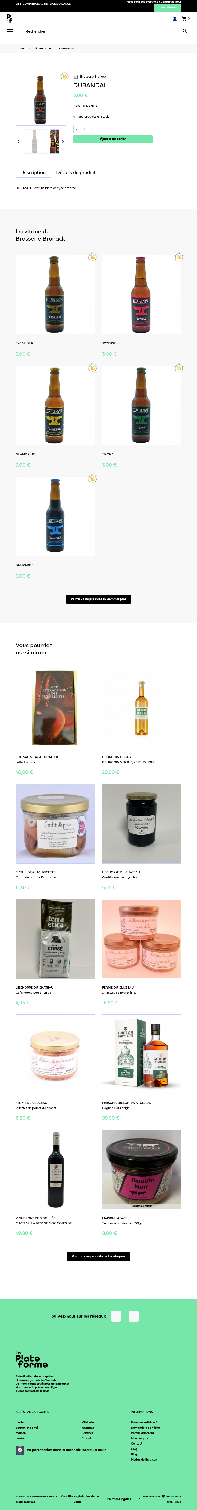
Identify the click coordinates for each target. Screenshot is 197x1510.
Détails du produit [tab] (76, 172)
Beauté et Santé (27, 1427)
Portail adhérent (142, 1433)
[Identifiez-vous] (175, 18)
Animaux (88, 1427)
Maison (21, 1433)
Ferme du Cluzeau (118, 987)
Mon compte (139, 1438)
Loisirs (20, 1438)
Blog (134, 1454)
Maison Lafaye (114, 1218)
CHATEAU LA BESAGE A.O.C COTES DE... (45, 1223)
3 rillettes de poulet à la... (119, 992)
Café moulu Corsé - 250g (33, 992)
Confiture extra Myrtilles (119, 877)
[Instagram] (116, 1316)
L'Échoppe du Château (121, 872)
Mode (20, 1422)
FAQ (134, 1449)
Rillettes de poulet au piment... (37, 1108)
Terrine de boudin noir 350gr (122, 1223)
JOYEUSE (109, 343)
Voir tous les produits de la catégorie (98, 1256)
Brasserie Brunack (93, 76)
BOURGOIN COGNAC (118, 757)
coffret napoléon (27, 762)
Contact (136, 1443)
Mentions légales (119, 1499)
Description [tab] (33, 172)
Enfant (86, 1438)
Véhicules (88, 1422)
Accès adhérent (167, 7)
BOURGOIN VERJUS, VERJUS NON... (129, 762)
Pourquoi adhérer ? (144, 1422)
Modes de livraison (144, 1459)
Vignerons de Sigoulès (35, 1218)
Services (87, 1433)
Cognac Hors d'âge (115, 1108)
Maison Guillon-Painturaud (126, 1103)
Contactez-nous (171, 1)
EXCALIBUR (24, 343)
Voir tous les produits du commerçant (98, 599)
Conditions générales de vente (78, 1499)
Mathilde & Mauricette (35, 872)
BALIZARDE (24, 565)
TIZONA (108, 454)
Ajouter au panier (113, 139)
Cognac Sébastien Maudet (38, 757)
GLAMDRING (25, 454)
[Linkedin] (134, 1316)
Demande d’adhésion (145, 1427)
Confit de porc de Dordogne (36, 877)
